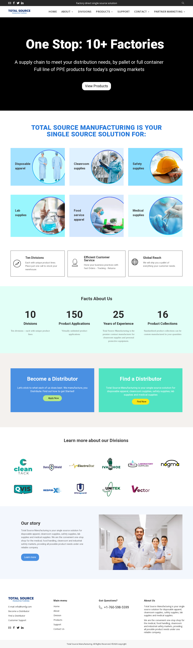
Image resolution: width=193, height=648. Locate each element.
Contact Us (59, 629)
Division (57, 615)
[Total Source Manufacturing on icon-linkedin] (22, 3)
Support (57, 624)
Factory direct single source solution (96, 3)
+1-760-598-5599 (116, 607)
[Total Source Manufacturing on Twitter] (18, 3)
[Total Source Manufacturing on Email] (10, 3)
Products (58, 619)
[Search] (183, 3)
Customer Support (17, 620)
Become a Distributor (18, 611)
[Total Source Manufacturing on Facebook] (14, 3)
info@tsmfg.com (23, 606)
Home (57, 606)
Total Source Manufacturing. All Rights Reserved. (89, 644)
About (56, 610)
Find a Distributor (16, 615)
